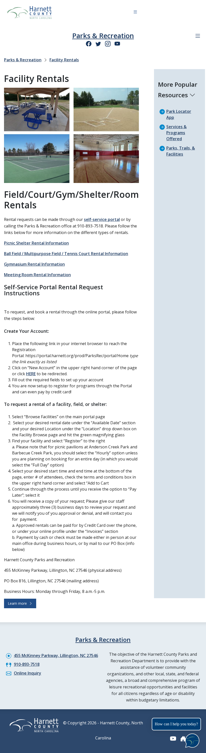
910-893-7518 (26, 664)
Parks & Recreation (103, 35)
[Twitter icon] (98, 43)
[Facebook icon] (88, 43)
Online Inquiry (27, 673)
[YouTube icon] (117, 43)
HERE (31, 373)
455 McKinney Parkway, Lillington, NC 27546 (56, 655)
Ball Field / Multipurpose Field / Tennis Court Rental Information (66, 253)
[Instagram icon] (108, 43)
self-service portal (102, 219)
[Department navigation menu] (197, 35)
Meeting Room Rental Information (37, 274)
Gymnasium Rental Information (34, 264)
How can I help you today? (176, 724)
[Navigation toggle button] (135, 13)
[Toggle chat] (191, 739)
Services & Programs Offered (176, 133)
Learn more (18, 603)
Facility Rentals (64, 60)
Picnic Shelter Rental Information (36, 243)
